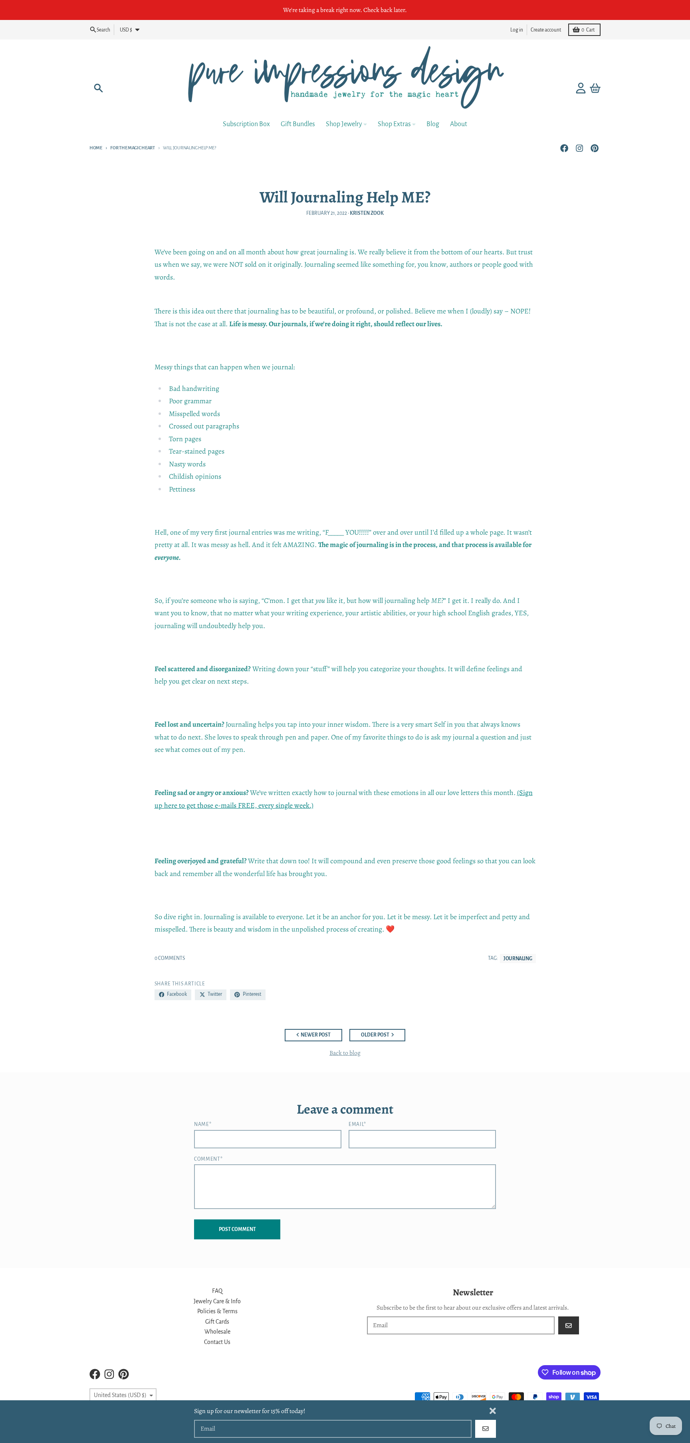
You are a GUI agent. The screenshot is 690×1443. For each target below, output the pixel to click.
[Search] (98, 88)
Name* (202, 1124)
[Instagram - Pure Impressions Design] (579, 148)
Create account (546, 29)
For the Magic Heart (132, 147)
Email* (357, 1124)
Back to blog (345, 1053)
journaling (518, 958)
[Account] (580, 88)
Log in (516, 29)
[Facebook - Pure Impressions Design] (564, 148)
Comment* (208, 1159)
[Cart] (595, 88)
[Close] (493, 1410)
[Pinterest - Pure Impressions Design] (595, 148)
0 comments (170, 958)
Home (95, 147)
